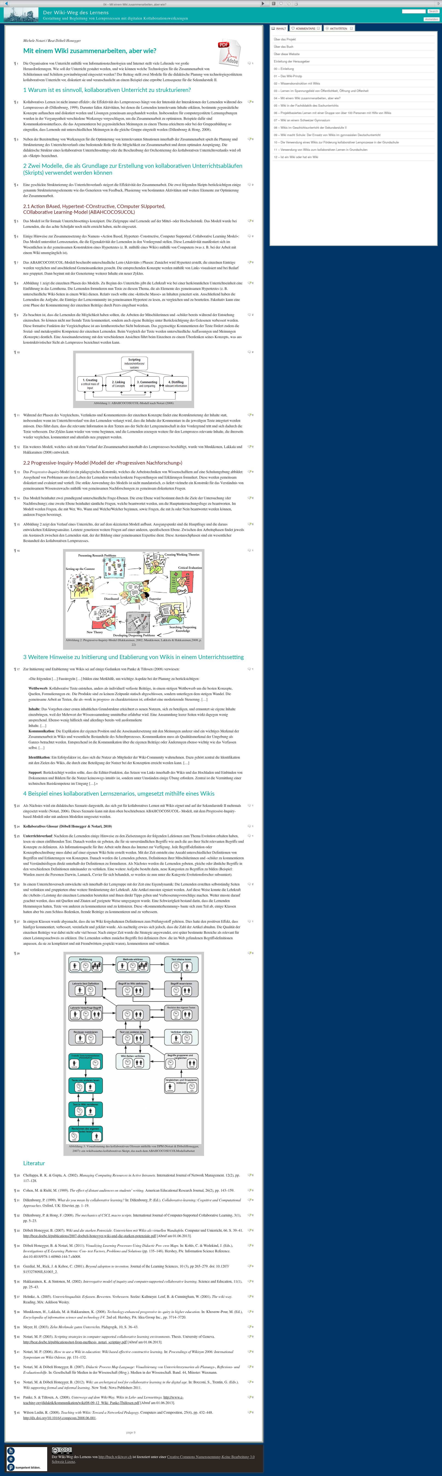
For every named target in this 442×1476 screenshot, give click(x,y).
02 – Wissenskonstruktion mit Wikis (297, 83)
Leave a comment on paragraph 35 (249, 1266)
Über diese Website (287, 54)
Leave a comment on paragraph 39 (249, 1326)
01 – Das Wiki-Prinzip (288, 76)
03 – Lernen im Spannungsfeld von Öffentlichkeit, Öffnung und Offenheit (321, 91)
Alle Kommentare (288, 3)
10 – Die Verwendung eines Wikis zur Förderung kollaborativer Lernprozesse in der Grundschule (336, 142)
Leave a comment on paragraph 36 (249, 1281)
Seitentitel (273, 3)
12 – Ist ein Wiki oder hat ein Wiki (296, 157)
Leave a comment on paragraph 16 (249, 550)
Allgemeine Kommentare (281, 3)
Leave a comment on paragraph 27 (249, 921)
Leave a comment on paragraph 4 (249, 184)
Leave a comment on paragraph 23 (249, 805)
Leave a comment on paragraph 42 (249, 1366)
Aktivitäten (338, 28)
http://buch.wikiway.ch (115, 1456)
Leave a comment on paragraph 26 (249, 884)
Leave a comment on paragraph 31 (249, 1200)
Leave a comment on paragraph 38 (249, 1311)
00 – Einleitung (284, 68)
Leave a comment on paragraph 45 (249, 1412)
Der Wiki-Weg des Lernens (76, 12)
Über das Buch (283, 46)
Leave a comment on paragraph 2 (249, 101)
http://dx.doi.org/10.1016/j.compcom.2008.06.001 (59, 1417)
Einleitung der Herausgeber (292, 61)
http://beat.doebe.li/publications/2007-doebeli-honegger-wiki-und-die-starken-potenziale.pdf (89, 1235)
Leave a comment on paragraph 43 (249, 1382)
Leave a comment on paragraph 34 (249, 1245)
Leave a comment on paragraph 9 (249, 314)
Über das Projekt (285, 39)
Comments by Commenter (296, 3)
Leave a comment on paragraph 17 (249, 669)
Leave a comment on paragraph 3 (249, 139)
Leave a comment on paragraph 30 (249, 1190)
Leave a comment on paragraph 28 (249, 953)
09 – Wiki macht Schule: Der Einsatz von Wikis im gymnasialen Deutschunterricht (327, 135)
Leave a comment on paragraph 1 (249, 63)
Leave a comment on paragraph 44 (249, 1397)
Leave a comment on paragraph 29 (249, 1175)
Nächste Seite (265, 3)
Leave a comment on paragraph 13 (249, 471)
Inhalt (281, 28)
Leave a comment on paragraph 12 (249, 446)
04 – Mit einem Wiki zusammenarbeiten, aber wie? (307, 98)
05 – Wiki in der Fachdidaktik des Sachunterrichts (306, 105)
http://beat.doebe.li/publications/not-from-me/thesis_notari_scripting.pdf (75, 1341)
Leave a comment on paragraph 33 (249, 1230)
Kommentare (305, 28)
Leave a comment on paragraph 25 (249, 835)
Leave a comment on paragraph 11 (249, 415)
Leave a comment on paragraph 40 (249, 1336)
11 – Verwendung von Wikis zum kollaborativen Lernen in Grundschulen (320, 149)
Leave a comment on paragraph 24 (249, 826)
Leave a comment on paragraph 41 (249, 1351)
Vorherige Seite (4, 3)
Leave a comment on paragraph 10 (249, 352)
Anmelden (431, 19)
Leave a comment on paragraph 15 (249, 524)
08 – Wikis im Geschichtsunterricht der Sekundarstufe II (310, 127)
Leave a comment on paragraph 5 (249, 221)
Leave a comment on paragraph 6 (249, 236)
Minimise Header (438, 3)
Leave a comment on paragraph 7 (249, 262)
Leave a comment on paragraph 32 (249, 1215)
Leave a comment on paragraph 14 (249, 498)
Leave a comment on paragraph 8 (249, 283)
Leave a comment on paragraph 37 (249, 1296)
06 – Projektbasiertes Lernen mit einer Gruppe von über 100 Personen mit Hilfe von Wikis (332, 113)
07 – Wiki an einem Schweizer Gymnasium (302, 120)
